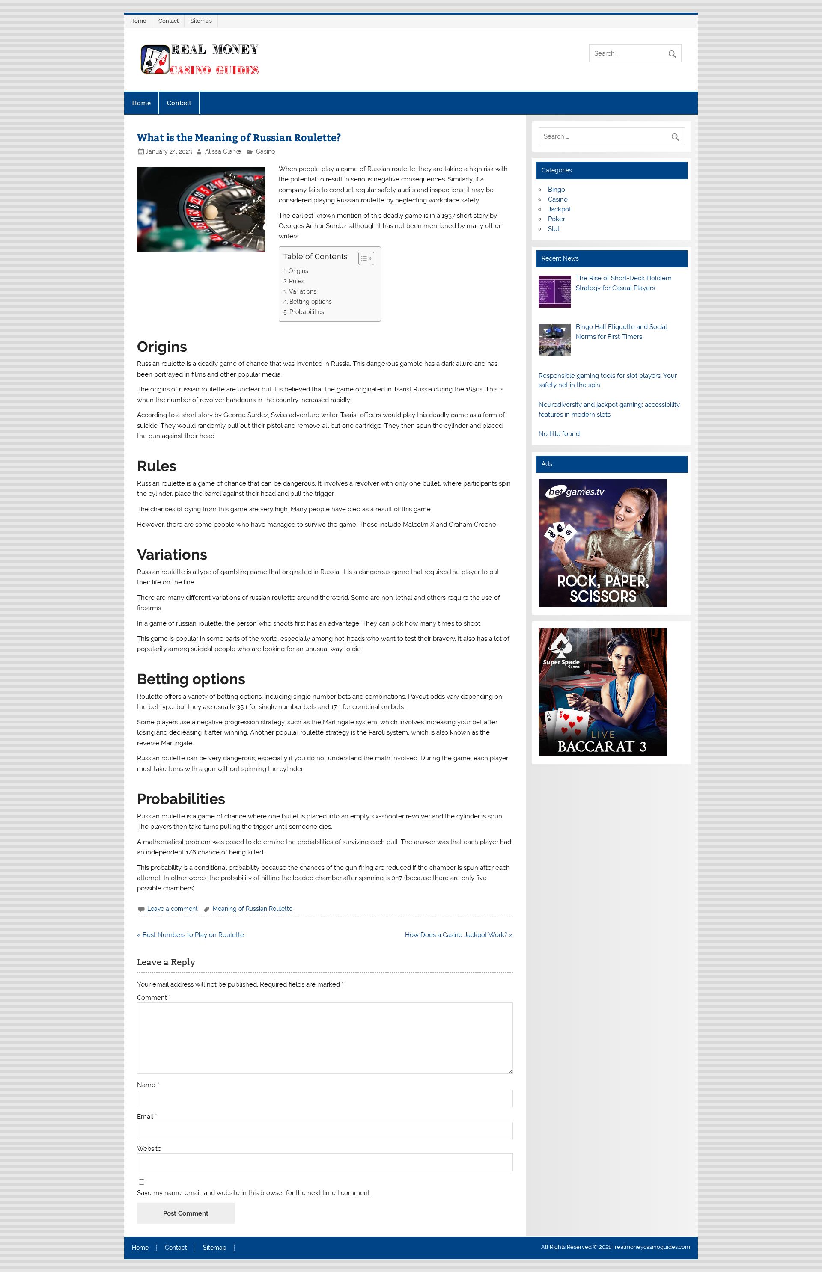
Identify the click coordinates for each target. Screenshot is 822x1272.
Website (149, 1149)
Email (147, 1117)
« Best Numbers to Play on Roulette (190, 935)
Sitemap (201, 21)
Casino (265, 151)
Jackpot (559, 209)
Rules (296, 281)
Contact (168, 21)
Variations (302, 291)
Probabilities (306, 311)
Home (138, 21)
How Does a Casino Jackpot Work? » (459, 935)
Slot (554, 229)
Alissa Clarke (223, 151)
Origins (298, 270)
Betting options (310, 301)
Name (148, 1085)
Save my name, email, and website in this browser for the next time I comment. (254, 1193)
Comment (154, 998)
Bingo (556, 189)
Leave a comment (172, 908)
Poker (556, 219)
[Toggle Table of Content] (362, 258)
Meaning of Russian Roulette (252, 908)
